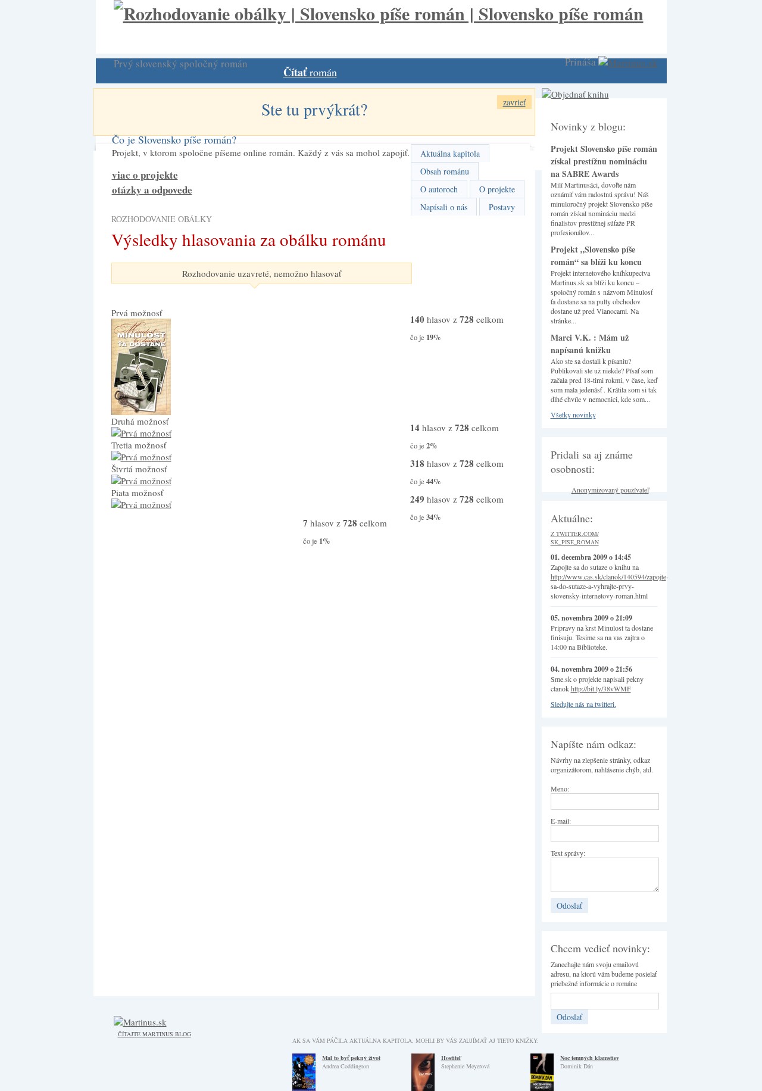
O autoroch (439, 189)
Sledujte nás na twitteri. (583, 704)
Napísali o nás (443, 207)
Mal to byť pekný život (351, 1057)
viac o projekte (145, 174)
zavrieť (514, 102)
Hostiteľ (451, 1057)
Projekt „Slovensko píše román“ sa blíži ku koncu (596, 255)
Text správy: (568, 853)
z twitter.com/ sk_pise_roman (575, 537)
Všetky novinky (573, 414)
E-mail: (561, 820)
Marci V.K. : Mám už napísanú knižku (590, 343)
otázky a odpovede (152, 189)
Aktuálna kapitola (450, 153)
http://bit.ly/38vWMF (601, 688)
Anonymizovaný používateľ (610, 489)
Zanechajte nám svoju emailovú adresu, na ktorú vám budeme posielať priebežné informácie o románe (604, 973)
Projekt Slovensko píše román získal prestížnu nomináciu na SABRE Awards (604, 161)
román (310, 72)
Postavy (502, 207)
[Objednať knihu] (575, 94)
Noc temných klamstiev (589, 1057)
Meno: (560, 788)
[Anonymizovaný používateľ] (559, 492)
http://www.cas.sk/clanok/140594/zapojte (608, 576)
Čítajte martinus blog (154, 1034)
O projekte (497, 189)
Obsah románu (444, 171)
